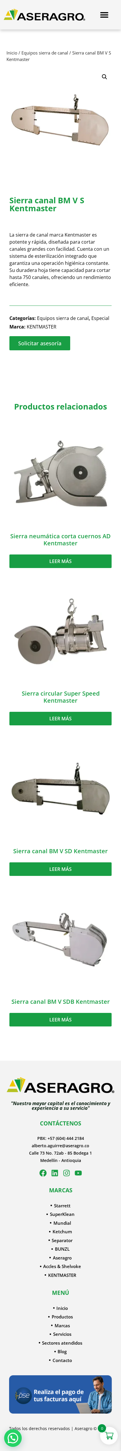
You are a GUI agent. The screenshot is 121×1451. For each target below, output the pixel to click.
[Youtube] (78, 1173)
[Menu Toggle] (104, 15)
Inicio (11, 53)
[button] (104, 77)
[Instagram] (66, 1173)
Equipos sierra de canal (44, 53)
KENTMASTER (41, 326)
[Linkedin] (54, 1173)
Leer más (60, 561)
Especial (100, 318)
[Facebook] (43, 1173)
